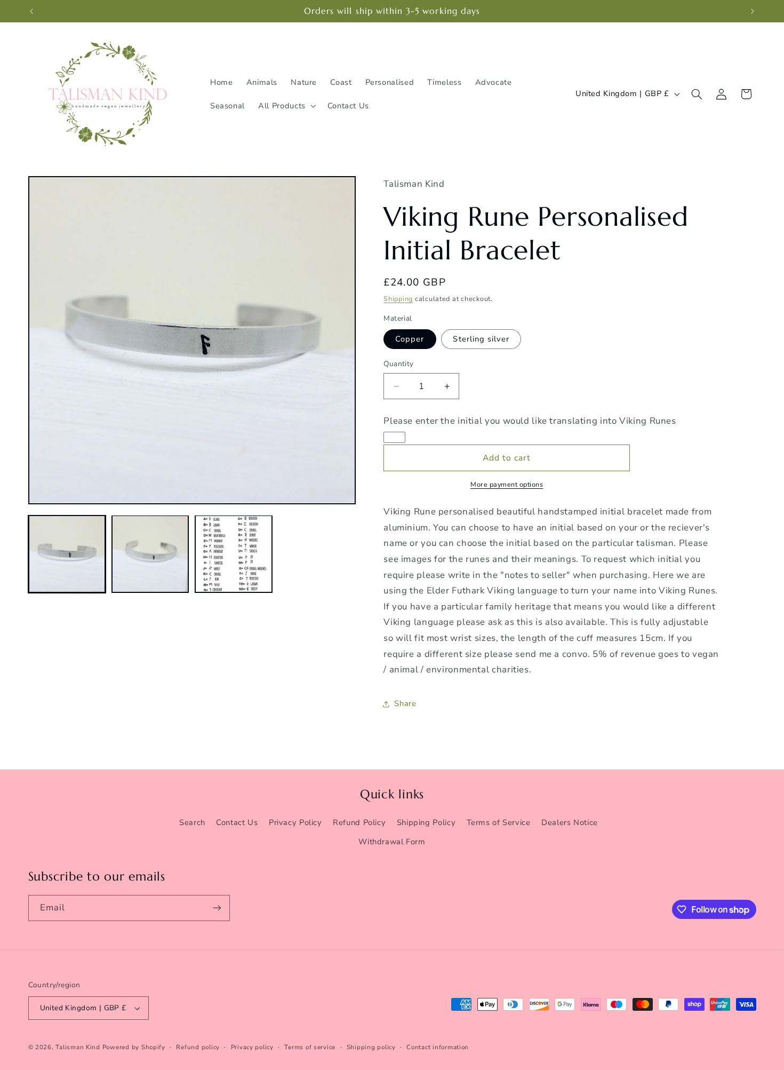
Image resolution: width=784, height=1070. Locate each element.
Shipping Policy (426, 822)
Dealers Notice (569, 822)
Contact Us (237, 822)
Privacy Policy (295, 822)
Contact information (437, 1047)
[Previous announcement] (31, 11)
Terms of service (309, 1047)
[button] (286, 105)
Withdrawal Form (391, 841)
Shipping (398, 299)
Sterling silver (481, 339)
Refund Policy (359, 822)
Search (192, 822)
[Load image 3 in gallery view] (234, 554)
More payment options (506, 484)
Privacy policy (252, 1047)
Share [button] (405, 703)
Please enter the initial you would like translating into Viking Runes (529, 421)
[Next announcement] (752, 11)
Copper (409, 339)
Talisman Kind (77, 1047)
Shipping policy (371, 1047)
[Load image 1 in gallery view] (67, 554)
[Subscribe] (216, 908)
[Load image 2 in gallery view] (150, 554)
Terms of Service (499, 822)
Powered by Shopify (133, 1047)
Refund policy (198, 1047)
